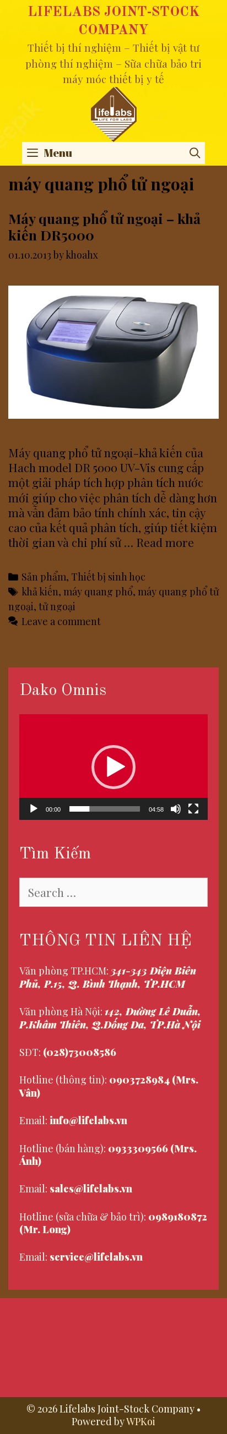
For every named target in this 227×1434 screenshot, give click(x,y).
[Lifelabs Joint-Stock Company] (114, 112)
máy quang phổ (98, 591)
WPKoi (140, 1421)
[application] (113, 767)
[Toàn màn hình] (193, 808)
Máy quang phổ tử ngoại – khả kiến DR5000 (104, 226)
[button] (113, 767)
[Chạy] (33, 808)
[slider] (104, 809)
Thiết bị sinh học (108, 576)
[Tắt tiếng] (175, 808)
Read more (165, 542)
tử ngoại (57, 606)
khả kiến (39, 591)
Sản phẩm (43, 576)
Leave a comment (61, 621)
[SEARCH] (195, 153)
